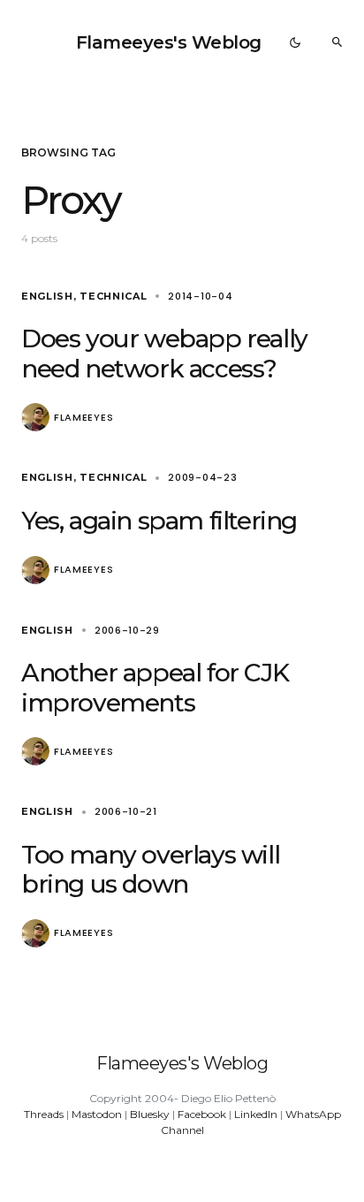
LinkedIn (255, 1114)
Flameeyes (83, 417)
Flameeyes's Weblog (169, 42)
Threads (44, 1114)
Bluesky (150, 1114)
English (47, 296)
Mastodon (97, 1114)
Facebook (202, 1114)
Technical (113, 296)
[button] (295, 42)
